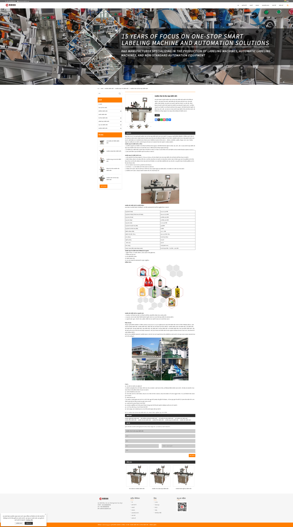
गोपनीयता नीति (29, 520)
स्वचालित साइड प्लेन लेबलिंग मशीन (121, 88)
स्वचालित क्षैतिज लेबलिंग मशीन (130, 420)
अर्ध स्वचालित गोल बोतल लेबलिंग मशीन (166, 418)
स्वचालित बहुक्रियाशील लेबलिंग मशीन (132, 418)
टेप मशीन (100, 104)
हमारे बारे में (244, 5)
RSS (156, 507)
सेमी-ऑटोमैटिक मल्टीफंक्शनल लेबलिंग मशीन (149, 418)
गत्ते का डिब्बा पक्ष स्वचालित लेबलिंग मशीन (137, 488)
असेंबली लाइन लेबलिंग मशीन (104, 121)
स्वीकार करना (28, 523)
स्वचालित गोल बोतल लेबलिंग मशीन (144, 420)
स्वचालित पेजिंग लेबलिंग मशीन (158, 420)
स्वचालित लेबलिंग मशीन (109, 88)
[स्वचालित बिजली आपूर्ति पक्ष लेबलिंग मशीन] (183, 475)
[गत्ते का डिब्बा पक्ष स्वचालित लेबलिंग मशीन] (136, 475)
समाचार (257, 5)
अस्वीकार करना (19, 523)
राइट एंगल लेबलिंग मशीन (103, 124)
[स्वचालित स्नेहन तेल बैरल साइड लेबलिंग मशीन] (131, 126)
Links (156, 502)
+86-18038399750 (11, 1)
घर (238, 5)
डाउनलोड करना (265, 5)
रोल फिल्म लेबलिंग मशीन (103, 118)
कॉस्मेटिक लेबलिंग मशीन (103, 111)
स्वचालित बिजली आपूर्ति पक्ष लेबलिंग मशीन (183, 488)
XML (156, 510)
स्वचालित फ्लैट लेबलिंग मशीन (185, 420)
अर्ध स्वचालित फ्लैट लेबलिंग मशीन (181, 418)
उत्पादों (251, 5)
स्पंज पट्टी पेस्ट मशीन (103, 107)
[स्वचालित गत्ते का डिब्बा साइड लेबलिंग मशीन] (160, 475)
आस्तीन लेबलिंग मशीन (103, 114)
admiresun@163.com (24, 1)
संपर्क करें (281, 5)
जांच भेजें (274, 5)
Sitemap (157, 504)
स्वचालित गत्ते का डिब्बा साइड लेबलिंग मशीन (160, 488)
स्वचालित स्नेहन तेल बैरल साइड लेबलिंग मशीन (139, 88)
